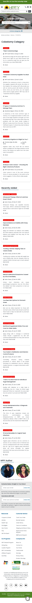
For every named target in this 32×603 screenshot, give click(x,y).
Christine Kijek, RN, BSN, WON (10, 143)
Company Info (20, 539)
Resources (4, 513)
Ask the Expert (5, 533)
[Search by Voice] (27, 11)
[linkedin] (21, 585)
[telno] (25, 7)
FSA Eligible (4, 525)
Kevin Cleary (8, 202)
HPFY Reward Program (7, 542)
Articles (4, 520)
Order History (19, 523)
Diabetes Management (8, 376)
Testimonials (19, 550)
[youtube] (26, 585)
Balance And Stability (8, 220)
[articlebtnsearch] (16, 24)
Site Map (18, 553)
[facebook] (11, 585)
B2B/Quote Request (21, 535)
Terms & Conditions (21, 525)
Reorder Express (20, 520)
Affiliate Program (6, 553)
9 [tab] (21, 479)
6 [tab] (17, 479)
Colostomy (6, 48)
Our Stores (19, 548)
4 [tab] (13, 479)
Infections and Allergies (9, 349)
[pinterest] (6, 589)
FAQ (3, 531)
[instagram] (16, 585)
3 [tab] (12, 479)
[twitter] (6, 585)
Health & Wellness (7, 297)
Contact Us (19, 545)
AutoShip (4, 556)
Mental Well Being (7, 271)
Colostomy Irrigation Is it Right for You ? (15, 139)
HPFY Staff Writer (9, 54)
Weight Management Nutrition (10, 246)
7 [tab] (18, 479)
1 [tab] (9, 479)
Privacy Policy (19, 556)
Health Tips (5, 523)
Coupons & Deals (6, 517)
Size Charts (5, 528)
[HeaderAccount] (28, 7)
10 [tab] (23, 479)
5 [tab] (15, 479)
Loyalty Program (6, 548)
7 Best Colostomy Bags (10, 51)
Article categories (15, 31)
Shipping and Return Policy (23, 528)
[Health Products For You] (12, 7)
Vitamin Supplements (8, 323)
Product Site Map (20, 558)
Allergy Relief (6, 402)
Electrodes (13, 194)
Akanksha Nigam (9, 111)
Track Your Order (20, 517)
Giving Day (4, 545)
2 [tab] (10, 479)
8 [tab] (20, 479)
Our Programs (5, 539)
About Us (18, 542)
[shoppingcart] (30, 7)
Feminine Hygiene (7, 430)
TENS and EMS (6, 194)
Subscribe (27, 488)
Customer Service (21, 513)
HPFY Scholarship (6, 550)
